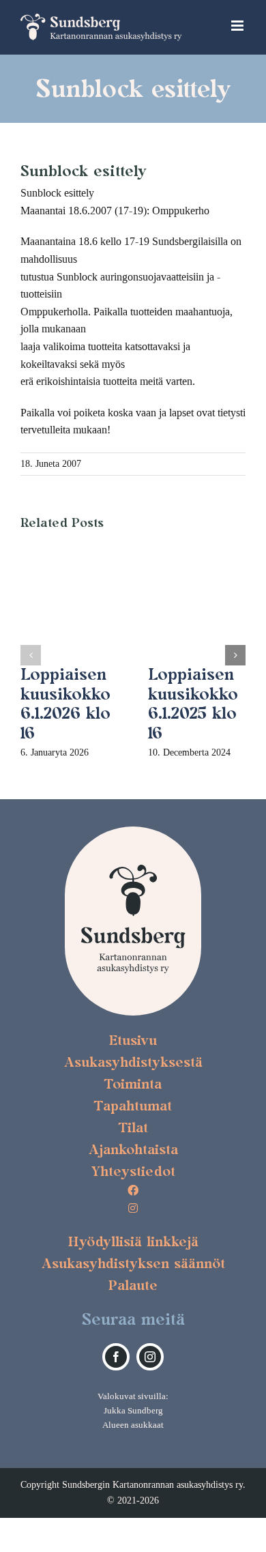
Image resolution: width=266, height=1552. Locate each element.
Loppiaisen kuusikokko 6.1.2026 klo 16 (65, 703)
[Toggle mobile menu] (238, 25)
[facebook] (116, 1356)
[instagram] (150, 1356)
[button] (30, 655)
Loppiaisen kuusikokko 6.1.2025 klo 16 (193, 703)
